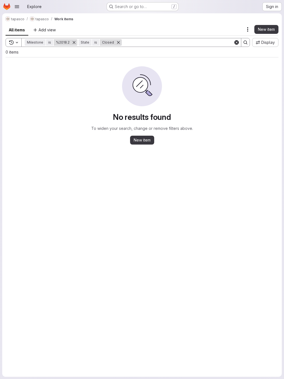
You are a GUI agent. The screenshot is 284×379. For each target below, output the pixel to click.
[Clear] (236, 42)
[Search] (245, 42)
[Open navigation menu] (16, 6)
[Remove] (74, 42)
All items (17, 29)
